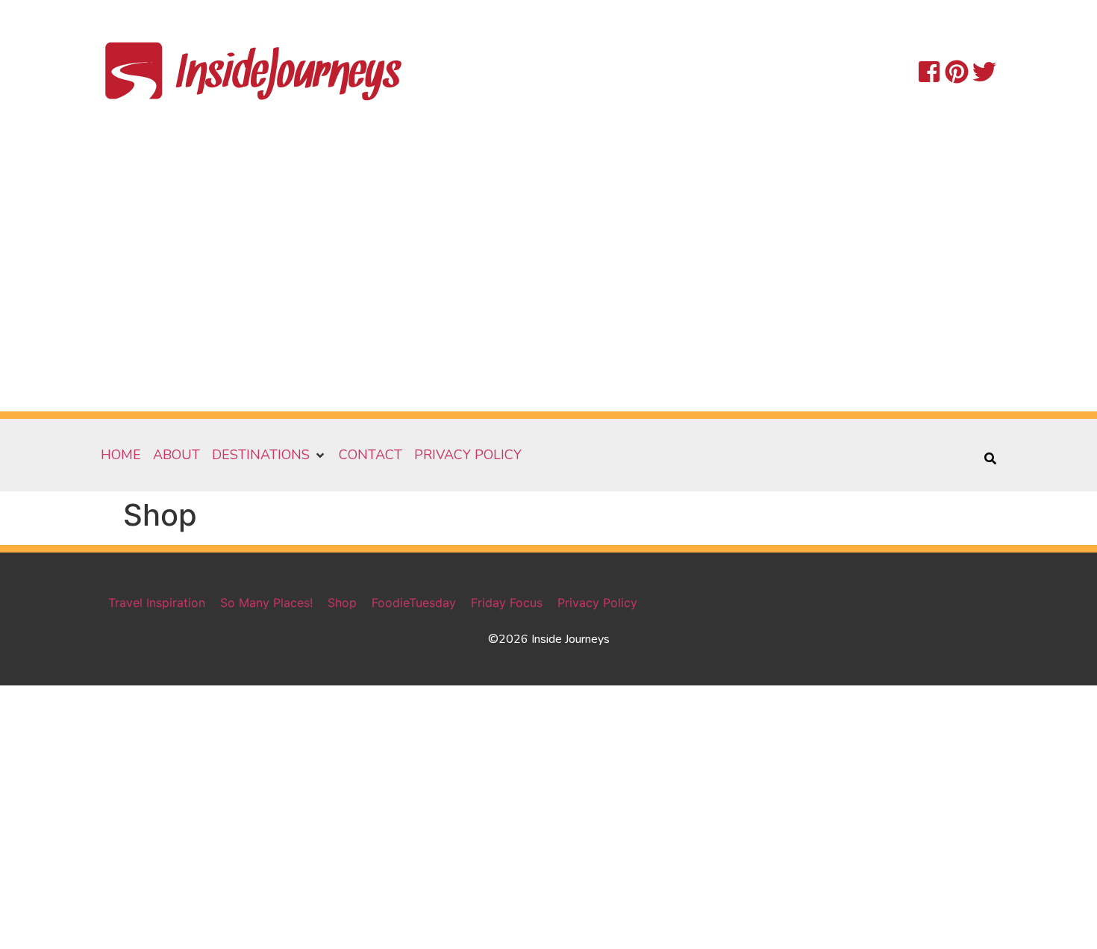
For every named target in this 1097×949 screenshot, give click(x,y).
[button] (269, 455)
